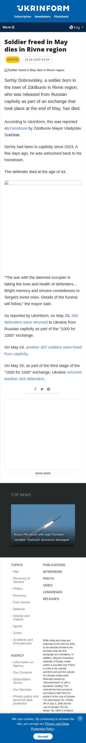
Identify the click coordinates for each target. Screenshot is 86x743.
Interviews (52, 571)
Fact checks (21, 602)
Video (47, 585)
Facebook (18, 128)
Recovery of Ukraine (21, 580)
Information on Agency (23, 663)
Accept (43, 736)
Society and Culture (21, 617)
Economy (19, 595)
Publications (54, 565)
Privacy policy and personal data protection (25, 700)
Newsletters (42, 16)
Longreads (52, 592)
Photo (48, 578)
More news (43, 473)
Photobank (61, 16)
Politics (18, 588)
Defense (19, 609)
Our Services (22, 689)
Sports (17, 626)
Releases (51, 599)
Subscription (22, 16)
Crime (17, 633)
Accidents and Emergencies (23, 641)
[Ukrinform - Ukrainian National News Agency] (43, 7)
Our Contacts (22, 672)
